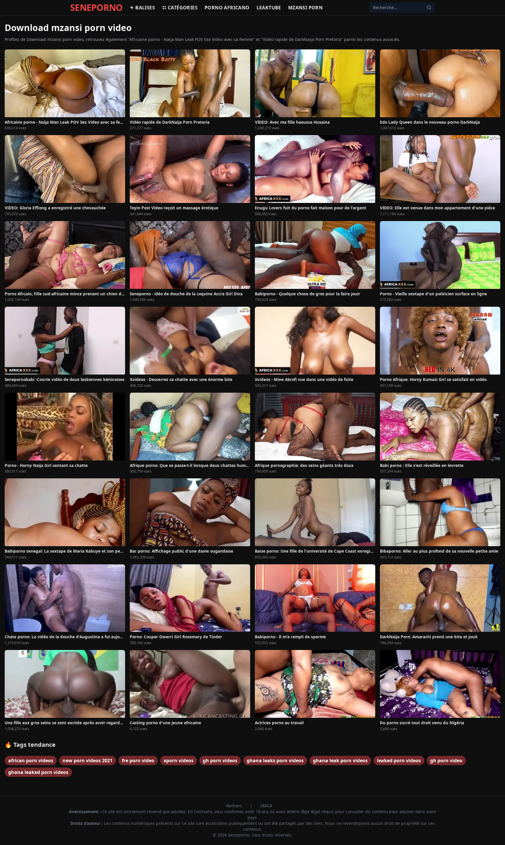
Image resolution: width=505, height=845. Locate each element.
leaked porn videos (399, 760)
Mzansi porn (305, 7)
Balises (145, 7)
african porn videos (30, 760)
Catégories (183, 7)
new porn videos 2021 (88, 760)
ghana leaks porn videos (275, 760)
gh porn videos (220, 760)
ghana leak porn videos (340, 760)
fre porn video (138, 760)
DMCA (266, 805)
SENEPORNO (96, 7)
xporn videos (178, 760)
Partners (234, 805)
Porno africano (227, 7)
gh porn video (446, 760)
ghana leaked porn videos (38, 772)
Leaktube (269, 7)
